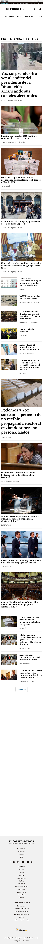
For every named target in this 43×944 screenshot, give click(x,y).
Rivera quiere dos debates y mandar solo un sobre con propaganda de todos (21, 561)
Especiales (21, 884)
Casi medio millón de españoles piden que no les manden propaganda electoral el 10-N (19, 604)
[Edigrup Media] (21, 929)
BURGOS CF (20, 17)
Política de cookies (33, 938)
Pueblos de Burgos (29, 3)
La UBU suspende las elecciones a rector (29, 297)
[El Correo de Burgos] (21, 9)
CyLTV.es (21, 917)
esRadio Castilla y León (21, 920)
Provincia (21, 872)
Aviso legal (7, 938)
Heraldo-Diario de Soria (21, 914)
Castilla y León (21, 878)
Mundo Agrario (21, 892)
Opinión (21, 898)
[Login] (40, 9)
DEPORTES (29, 17)
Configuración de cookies (21, 941)
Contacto (21, 854)
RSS (21, 857)
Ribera (11, 17)
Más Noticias (21, 689)
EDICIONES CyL (35, 1)
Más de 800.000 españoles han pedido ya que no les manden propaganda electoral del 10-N (20, 519)
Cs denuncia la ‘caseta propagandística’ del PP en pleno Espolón (20, 222)
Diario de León (21, 906)
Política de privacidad (19, 938)
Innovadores (21, 895)
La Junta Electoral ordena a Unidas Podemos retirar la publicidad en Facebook (18, 475)
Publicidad (21, 851)
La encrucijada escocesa (26, 330)
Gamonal (19, 3)
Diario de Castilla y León (21, 909)
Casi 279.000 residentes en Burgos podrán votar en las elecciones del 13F (30, 282)
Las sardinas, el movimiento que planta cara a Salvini (29, 347)
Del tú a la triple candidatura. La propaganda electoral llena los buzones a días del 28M (21, 180)
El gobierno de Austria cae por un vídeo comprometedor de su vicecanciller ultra (30, 674)
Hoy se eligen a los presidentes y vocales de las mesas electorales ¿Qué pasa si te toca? (21, 265)
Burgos (4, 17)
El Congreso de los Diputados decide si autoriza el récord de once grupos (29, 315)
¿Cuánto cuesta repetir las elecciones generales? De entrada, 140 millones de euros (30, 640)
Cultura (21, 881)
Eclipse (12, 3)
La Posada (21, 889)
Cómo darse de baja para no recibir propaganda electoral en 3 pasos (30, 621)
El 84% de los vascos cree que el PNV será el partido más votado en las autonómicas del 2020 (30, 365)
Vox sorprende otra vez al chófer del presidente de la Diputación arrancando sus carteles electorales (19, 84)
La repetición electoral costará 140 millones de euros (29, 657)
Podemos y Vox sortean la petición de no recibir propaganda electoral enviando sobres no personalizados (21, 421)
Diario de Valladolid (21, 911)
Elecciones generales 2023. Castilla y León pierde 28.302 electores (19, 137)
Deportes (21, 875)
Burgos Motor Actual (21, 886)
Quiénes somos (21, 849)
